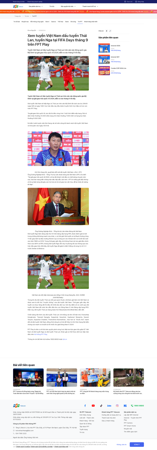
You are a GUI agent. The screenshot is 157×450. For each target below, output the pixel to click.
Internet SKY (115, 57)
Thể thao (60, 21)
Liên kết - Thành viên (87, 418)
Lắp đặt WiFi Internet (131, 415)
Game (67, 21)
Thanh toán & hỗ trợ (89, 6)
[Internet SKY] (104, 59)
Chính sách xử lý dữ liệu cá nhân (42, 447)
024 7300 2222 (21, 433)
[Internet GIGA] (104, 48)
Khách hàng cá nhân (19, 1)
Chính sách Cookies (23, 447)
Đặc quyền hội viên (67, 6)
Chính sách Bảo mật (61, 447)
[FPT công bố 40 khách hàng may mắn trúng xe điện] (95, 377)
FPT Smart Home (130, 426)
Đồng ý (137, 444)
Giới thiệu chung (85, 415)
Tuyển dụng (84, 429)
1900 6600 (139, 406)
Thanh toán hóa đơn (109, 418)
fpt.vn (65, 339)
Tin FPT (34, 16)
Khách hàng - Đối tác (87, 421)
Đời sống (73, 21)
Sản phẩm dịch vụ (34, 6)
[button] (144, 381)
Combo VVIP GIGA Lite (118, 68)
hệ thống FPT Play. (41, 334)
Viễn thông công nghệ (37, 21)
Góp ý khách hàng (108, 421)
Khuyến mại (25, 21)
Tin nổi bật (16, 21)
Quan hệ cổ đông (85, 424)
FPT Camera (128, 423)
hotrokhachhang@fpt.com (25, 430)
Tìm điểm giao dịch (130, 432)
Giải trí (47, 21)
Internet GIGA (115, 46)
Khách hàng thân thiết (90, 21)
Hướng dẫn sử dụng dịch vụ (111, 415)
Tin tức (52, 6)
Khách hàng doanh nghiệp (35, 1)
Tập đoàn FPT (84, 426)
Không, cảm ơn (121, 444)
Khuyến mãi (128, 429)
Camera (53, 21)
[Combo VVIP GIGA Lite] (104, 70)
